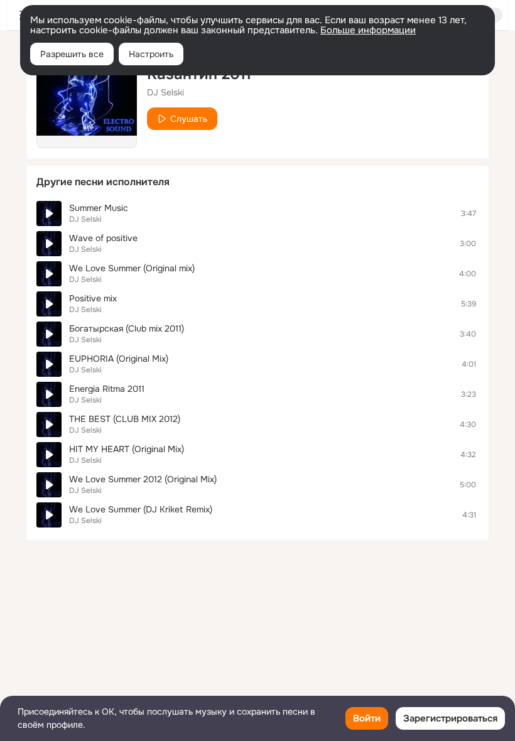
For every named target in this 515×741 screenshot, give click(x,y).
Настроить (151, 54)
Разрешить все (72, 54)
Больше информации (368, 30)
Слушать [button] (188, 118)
